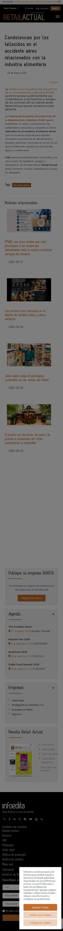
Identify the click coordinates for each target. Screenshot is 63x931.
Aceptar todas (40, 907)
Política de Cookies (40, 915)
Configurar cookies (40, 922)
